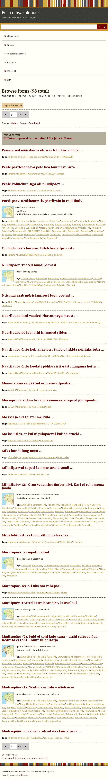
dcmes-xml (20, 758)
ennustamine (14, 322)
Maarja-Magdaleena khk (51, 227)
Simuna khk (29, 234)
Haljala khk (41, 278)
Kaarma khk (21, 281)
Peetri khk (46, 231)
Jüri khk (97, 278)
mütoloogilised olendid (33, 156)
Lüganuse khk (32, 227)
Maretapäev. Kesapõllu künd (25, 552)
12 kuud (10, 44)
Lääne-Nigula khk (74, 281)
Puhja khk (74, 623)
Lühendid (11, 71)
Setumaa (25, 521)
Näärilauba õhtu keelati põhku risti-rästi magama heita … (51, 366)
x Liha (46, 474)
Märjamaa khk (71, 227)
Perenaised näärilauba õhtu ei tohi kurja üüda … (42, 150)
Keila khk (86, 565)
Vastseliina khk (32, 525)
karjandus (21, 173)
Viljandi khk (18, 237)
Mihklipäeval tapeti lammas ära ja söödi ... (37, 467)
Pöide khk (37, 670)
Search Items (47, 96)
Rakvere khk (73, 231)
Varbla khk (12, 575)
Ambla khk (26, 504)
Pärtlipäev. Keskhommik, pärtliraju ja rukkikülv (42, 200)
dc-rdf (11, 758)
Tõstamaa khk (77, 521)
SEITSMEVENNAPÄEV (56, 423)
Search (104, 26)
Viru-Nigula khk (49, 237)
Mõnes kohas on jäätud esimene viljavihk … (38, 383)
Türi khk (66, 673)
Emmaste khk (28, 278)
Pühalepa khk (48, 285)
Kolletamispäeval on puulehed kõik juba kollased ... (39, 138)
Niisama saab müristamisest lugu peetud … (38, 295)
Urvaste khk (67, 234)
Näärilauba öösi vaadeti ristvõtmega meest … (39, 315)
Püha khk (47, 670)
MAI (61, 302)
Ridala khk (80, 572)
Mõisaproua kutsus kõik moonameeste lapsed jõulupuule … (51, 400)
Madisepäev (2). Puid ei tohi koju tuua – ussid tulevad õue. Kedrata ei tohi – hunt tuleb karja (50, 638)
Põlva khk (22, 518)
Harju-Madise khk (68, 278)
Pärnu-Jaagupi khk (92, 514)
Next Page (25, 114)
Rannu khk (86, 231)
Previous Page (5, 114)
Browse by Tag (27, 96)
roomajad (48, 737)
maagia (42, 389)
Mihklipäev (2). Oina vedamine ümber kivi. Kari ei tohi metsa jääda (53, 486)
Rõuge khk (18, 234)
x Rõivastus (62, 339)
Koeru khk (48, 224)
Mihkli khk (94, 568)
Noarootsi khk (27, 572)
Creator (23, 123)
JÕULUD (12, 389)
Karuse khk (75, 565)
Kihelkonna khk (62, 663)
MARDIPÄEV (75, 619)
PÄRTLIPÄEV (48, 173)
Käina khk (6, 663)
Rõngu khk (79, 518)
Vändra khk (7, 677)
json (28, 758)
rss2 (46, 758)
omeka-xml (37, 758)
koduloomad (24, 541)
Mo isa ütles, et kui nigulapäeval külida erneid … (42, 434)
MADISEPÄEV (53, 666)
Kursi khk (100, 224)
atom (4, 758)
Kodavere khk (35, 224)
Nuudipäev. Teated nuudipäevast (29, 265)
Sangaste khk (13, 521)
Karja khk (32, 281)
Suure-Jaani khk (21, 626)
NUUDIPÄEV (42, 190)
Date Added (34, 123)
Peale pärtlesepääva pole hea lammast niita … (40, 167)
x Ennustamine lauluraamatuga (86, 322)
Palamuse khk (19, 231)
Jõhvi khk (81, 221)
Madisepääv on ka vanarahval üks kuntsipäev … (41, 731)
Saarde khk (7, 626)
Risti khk (71, 285)
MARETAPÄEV (54, 568)
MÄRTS (67, 302)
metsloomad (49, 457)
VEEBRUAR (96, 302)
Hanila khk (53, 278)
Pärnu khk (34, 623)
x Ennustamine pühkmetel (78, 356)
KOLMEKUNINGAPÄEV (27, 254)
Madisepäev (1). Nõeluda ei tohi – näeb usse (38, 687)
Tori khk (65, 521)
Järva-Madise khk (51, 221)
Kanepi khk (92, 508)
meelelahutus (29, 190)
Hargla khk (77, 504)
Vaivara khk (97, 234)
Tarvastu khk (42, 234)
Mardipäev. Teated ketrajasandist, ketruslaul (39, 602)
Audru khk (26, 565)
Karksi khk (12, 224)
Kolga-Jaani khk (62, 224)
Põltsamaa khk (59, 231)
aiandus (11, 440)
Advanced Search (99, 26)
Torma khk (55, 234)
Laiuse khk (20, 227)
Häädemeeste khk (40, 616)
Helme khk (26, 221)
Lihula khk (64, 619)
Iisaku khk (37, 221)
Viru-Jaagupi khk (33, 237)
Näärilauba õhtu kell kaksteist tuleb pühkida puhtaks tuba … (53, 349)
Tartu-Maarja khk (51, 521)
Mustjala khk (13, 285)
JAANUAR (38, 302)
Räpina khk (97, 231)
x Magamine (74, 373)
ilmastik (12, 173)
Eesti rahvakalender (20, 12)
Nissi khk (24, 285)
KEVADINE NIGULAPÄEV (27, 440)
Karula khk (23, 224)
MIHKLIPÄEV (63, 457)
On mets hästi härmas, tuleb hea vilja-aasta (38, 248)
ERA (9, 79)
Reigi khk (61, 285)
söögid (58, 737)
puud (48, 406)
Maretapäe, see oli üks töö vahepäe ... (33, 586)
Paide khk (96, 227)
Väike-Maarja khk (82, 234)
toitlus (49, 156)
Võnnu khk (87, 525)
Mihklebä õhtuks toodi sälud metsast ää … (37, 535)
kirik (33, 322)
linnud (35, 389)
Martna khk (26, 514)
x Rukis (64, 592)
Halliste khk (14, 221)
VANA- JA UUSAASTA (63, 156)
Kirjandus (11, 62)
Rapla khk (6, 234)
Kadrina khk (93, 221)
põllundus (58, 254)
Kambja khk (80, 508)
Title (13, 123)
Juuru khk (43, 508)
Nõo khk (51, 514)
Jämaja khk (7, 508)
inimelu (29, 302)
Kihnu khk (76, 663)
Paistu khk (7, 231)
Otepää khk (84, 227)
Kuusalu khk (7, 227)
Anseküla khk (39, 656)
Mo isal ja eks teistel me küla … (28, 417)
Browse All (9, 96)
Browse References (70, 96)
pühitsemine (55, 190)
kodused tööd (14, 339)
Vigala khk (7, 237)
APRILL (11, 302)
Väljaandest (12, 36)
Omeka (24, 775)
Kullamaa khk (14, 156)
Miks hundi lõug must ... (22, 450)
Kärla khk (27, 663)
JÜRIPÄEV (12, 457)
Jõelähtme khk (68, 221)
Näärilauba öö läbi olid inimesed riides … (36, 332)
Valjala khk (19, 525)
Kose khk (76, 224)
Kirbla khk (34, 511)
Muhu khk (88, 666)
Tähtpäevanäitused (16, 53)
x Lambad (59, 173)
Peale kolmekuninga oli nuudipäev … (33, 184)
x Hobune (77, 541)
